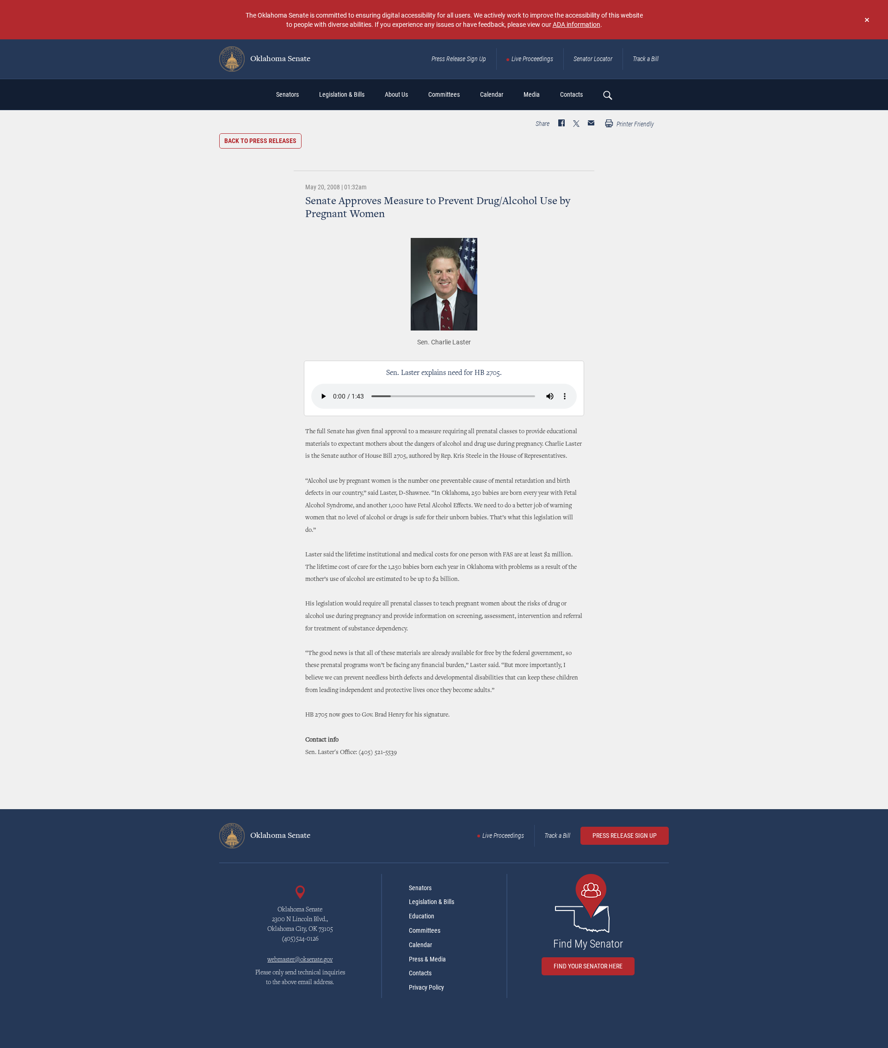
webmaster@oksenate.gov (300, 960)
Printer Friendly (634, 124)
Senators (420, 888)
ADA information (576, 24)
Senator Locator (593, 58)
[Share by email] (591, 124)
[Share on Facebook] (561, 124)
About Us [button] (396, 94)
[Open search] (607, 95)
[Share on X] (576, 124)
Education (421, 916)
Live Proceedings (532, 58)
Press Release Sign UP (624, 835)
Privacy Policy (426, 987)
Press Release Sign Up (459, 58)
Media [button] (532, 94)
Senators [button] (287, 94)
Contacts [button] (571, 94)
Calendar (420, 944)
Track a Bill (646, 58)
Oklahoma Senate (279, 59)
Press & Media (427, 959)
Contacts (420, 973)
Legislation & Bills (431, 901)
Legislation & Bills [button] (341, 94)
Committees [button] (444, 94)
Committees (424, 930)
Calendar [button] (491, 94)
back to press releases (260, 140)
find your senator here (588, 966)
